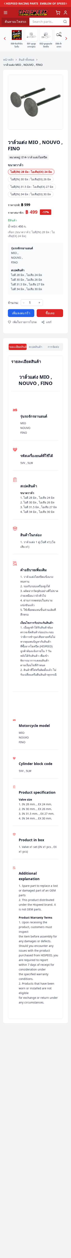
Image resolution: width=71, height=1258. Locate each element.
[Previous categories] (5, 38)
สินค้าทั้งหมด (26, 59)
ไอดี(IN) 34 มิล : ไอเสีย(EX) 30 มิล (30, 194)
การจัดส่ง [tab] (53, 347)
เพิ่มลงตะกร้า (21, 313)
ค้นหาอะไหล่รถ (15, 21)
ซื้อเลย (50, 313)
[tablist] (35, 347)
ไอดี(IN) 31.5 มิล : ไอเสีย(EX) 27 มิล (31, 187)
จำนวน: (13, 303)
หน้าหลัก (8, 59)
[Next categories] (66, 38)
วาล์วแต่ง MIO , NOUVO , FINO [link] (23, 65)
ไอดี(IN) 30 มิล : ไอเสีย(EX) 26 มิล (30, 179)
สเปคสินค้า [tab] (35, 347)
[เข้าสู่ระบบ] (65, 12)
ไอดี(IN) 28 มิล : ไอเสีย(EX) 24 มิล (31, 172)
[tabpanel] (35, 687)
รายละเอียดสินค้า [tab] (18, 347)
